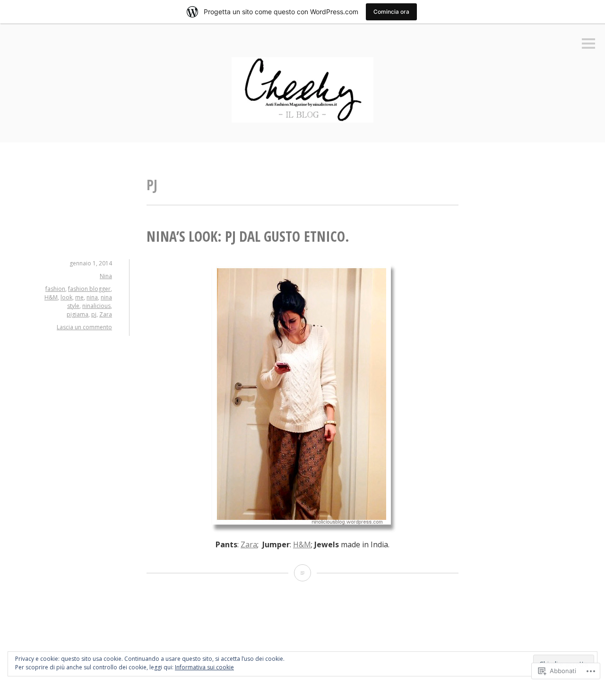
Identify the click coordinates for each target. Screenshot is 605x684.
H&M (51, 297)
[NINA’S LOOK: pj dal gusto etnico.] (302, 572)
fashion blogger (89, 289)
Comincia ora (391, 11)
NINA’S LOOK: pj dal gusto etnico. (248, 236)
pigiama (77, 314)
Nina (106, 276)
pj (93, 314)
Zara (105, 314)
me (79, 297)
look (66, 297)
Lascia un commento (84, 327)
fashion (55, 289)
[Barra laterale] (588, 44)
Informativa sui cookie (204, 667)
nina (92, 297)
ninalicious (96, 306)
